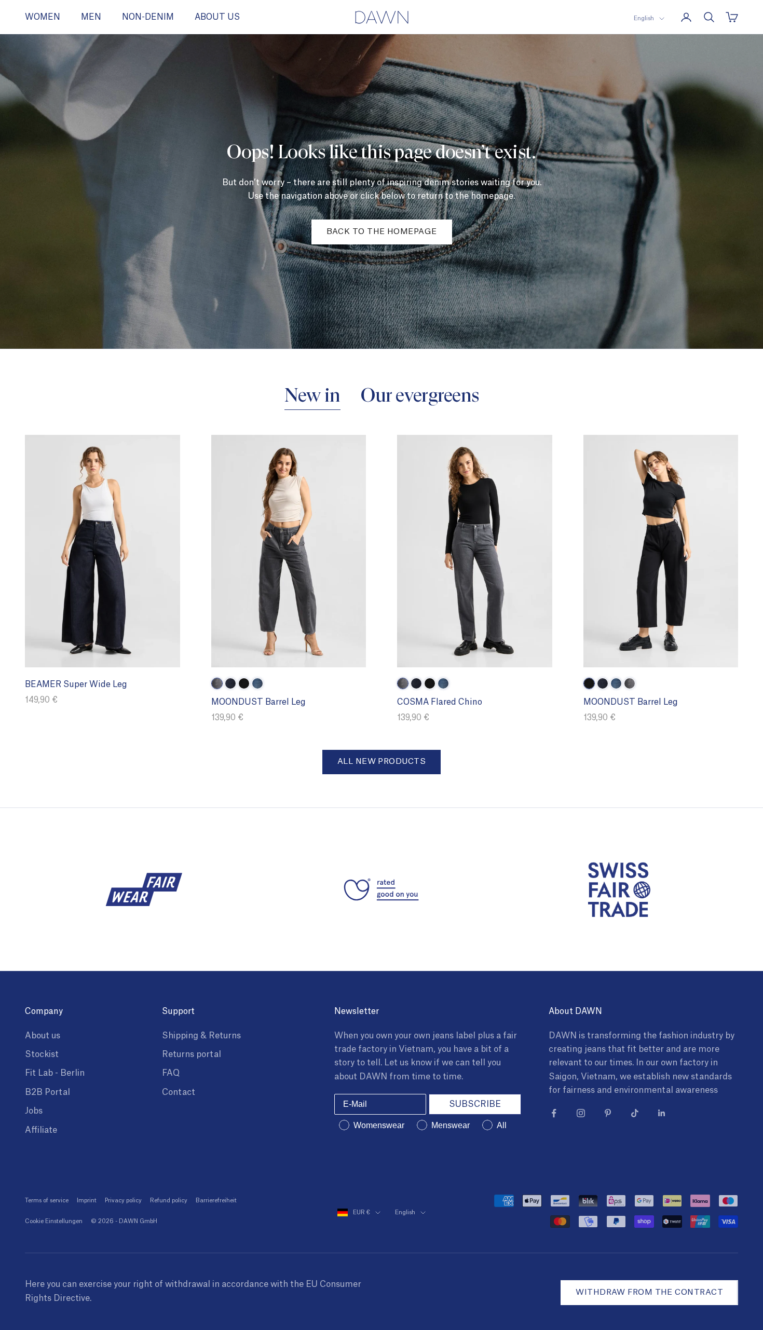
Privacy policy (123, 1200)
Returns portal (191, 1054)
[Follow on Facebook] (554, 1113)
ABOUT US (217, 17)
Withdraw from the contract (649, 1292)
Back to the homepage (381, 232)
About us (42, 1036)
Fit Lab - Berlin (55, 1073)
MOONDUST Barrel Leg (258, 702)
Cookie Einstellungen (54, 1221)
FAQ (171, 1073)
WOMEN (42, 17)
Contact (178, 1092)
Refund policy (168, 1200)
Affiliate (41, 1130)
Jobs (34, 1111)
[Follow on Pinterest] (608, 1113)
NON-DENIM (148, 17)
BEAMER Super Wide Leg (76, 684)
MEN (91, 17)
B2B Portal (47, 1092)
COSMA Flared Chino (439, 702)
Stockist (42, 1054)
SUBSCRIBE (475, 1104)
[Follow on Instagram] (581, 1113)
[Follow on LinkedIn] (662, 1113)
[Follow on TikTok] (635, 1113)
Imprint (87, 1200)
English (644, 18)
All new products (381, 761)
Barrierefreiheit (216, 1200)
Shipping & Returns (201, 1036)
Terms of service (47, 1200)
